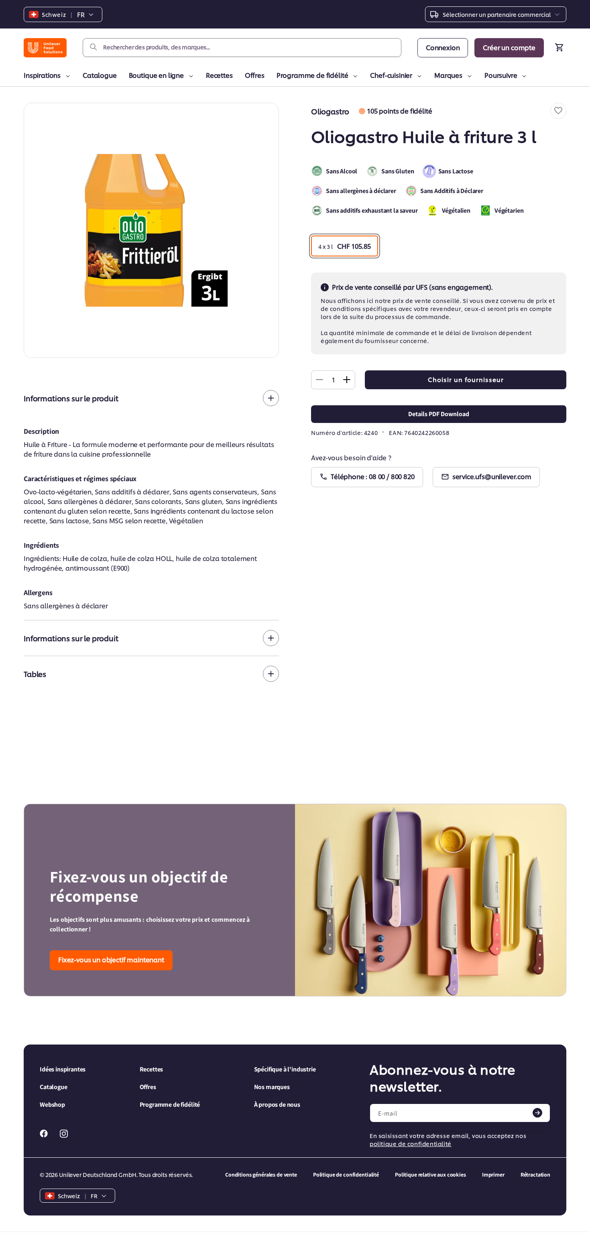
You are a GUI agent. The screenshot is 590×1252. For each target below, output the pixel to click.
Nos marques (272, 1087)
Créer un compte (509, 47)
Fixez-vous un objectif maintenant (111, 959)
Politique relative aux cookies (430, 1174)
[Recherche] (93, 47)
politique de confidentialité (411, 1143)
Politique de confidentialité (346, 1174)
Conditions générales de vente (261, 1174)
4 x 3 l (344, 245)
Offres (254, 74)
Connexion (443, 47)
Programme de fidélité (312, 74)
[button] (558, 111)
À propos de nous (277, 1104)
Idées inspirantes (62, 1069)
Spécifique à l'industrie (285, 1069)
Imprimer (493, 1174)
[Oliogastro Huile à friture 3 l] (151, 230)
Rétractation (535, 1174)
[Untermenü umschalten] (66, 76)
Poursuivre (500, 74)
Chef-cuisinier (391, 74)
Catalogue (100, 74)
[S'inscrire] (537, 1113)
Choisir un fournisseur (466, 379)
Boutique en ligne (156, 74)
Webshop (52, 1104)
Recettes (219, 74)
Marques (448, 74)
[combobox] (242, 48)
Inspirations (42, 74)
